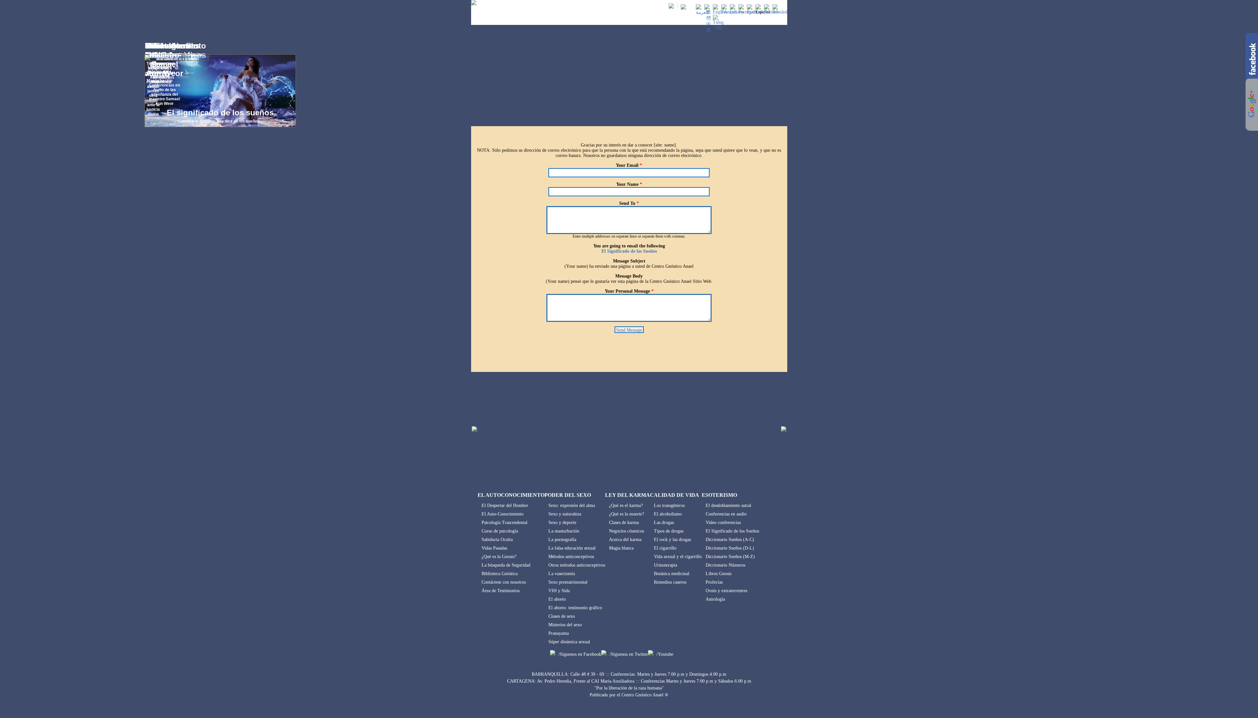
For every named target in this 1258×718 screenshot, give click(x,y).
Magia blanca (621, 548)
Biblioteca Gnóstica (500, 573)
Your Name (629, 184)
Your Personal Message (629, 291)
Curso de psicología (500, 531)
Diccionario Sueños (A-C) (730, 539)
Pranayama (558, 633)
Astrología (715, 599)
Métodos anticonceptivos (571, 556)
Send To (629, 203)
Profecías (714, 582)
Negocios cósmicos (626, 531)
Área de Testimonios (501, 590)
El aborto (557, 599)
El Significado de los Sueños (629, 251)
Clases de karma (624, 522)
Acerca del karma (625, 539)
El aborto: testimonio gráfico (575, 607)
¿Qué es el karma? (626, 505)
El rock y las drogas (672, 539)
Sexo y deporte (562, 522)
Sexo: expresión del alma (571, 505)
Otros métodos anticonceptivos (576, 565)
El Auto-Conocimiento (503, 514)
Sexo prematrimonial (567, 582)
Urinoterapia (665, 565)
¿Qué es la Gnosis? (499, 556)
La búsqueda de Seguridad (506, 565)
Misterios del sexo (565, 624)
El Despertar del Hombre (505, 505)
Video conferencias (723, 522)
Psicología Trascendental (504, 522)
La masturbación (563, 531)
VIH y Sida (559, 590)
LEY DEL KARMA (663, 19)
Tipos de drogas (668, 531)
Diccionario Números (725, 565)
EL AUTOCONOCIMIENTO (571, 19)
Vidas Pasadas (494, 548)
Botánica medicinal (671, 573)
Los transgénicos (669, 505)
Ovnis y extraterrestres (726, 590)
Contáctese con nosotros (504, 582)
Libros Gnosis (719, 573)
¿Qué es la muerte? (626, 514)
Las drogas (664, 522)
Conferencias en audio (726, 514)
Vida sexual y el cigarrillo (678, 556)
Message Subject (629, 261)
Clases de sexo (561, 616)
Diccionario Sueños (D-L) (730, 548)
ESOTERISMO (744, 19)
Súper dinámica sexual (569, 641)
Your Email (629, 165)
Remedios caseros (670, 582)
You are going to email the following (629, 245)
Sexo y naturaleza (564, 514)
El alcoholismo (668, 514)
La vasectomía (561, 573)
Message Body (629, 276)
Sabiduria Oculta (497, 539)
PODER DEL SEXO (620, 19)
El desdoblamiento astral (728, 505)
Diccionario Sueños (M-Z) (730, 556)
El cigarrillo (665, 548)
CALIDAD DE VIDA (705, 19)
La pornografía (562, 539)
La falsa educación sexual (572, 548)
